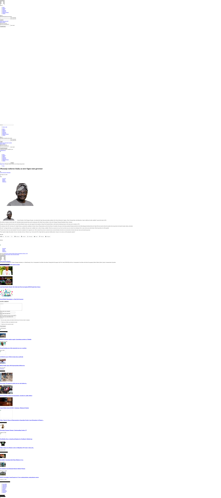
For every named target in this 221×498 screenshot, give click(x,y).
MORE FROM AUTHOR (14, 264)
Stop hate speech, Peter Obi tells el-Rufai (11, 254)
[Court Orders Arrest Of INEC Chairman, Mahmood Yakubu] (6, 405)
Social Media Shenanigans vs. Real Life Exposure (11, 299)
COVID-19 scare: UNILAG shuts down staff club (11, 356)
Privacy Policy (2, 22)
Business (4, 8)
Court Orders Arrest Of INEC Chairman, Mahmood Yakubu (14, 408)
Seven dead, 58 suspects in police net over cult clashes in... (13, 383)
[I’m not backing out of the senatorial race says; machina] (3, 345)
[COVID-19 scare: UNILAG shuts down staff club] (3, 354)
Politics (3, 9)
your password (13, 18)
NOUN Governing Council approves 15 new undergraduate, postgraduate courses (19, 477)
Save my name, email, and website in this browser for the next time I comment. (15, 320)
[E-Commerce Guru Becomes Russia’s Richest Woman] (3, 466)
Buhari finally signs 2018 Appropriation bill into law (12, 365)
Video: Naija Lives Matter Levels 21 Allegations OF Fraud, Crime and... (17, 447)
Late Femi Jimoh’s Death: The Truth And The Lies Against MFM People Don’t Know (20, 286)
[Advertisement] (13, 208)
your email (13, 25)
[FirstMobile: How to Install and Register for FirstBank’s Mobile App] (3, 436)
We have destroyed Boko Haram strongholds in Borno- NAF (17, 253)
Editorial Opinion (5, 12)
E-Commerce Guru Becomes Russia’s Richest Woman (12, 468)
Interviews (4, 11)
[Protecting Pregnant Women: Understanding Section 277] (3, 428)
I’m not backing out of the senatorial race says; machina (13, 348)
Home (3, 7)
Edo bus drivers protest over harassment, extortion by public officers (16, 395)
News (3, 163)
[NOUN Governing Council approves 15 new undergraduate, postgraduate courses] (3, 475)
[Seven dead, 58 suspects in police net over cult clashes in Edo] (6, 381)
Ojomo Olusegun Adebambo (5, 172)
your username (13, 17)
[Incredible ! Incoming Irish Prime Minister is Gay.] (3, 457)
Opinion (3, 13)
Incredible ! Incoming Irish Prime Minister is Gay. (11, 459)
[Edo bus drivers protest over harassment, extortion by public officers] (6, 393)
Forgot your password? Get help (6, 142)
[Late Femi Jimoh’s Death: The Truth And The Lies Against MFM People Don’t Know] (6, 284)
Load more (2, 368)
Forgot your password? (4, 21)
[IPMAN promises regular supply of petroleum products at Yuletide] (3, 337)
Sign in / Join (4, 126)
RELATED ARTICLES (4, 264)
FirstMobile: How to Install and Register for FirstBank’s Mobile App (16, 439)
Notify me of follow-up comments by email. (9, 322)
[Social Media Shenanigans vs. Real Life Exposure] (6, 296)
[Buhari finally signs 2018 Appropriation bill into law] (3, 363)
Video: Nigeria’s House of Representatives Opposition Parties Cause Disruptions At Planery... (22, 420)
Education (4, 10)
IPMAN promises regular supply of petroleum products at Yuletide (15, 339)
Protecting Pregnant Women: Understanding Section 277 (13, 430)
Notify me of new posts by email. (7, 324)
